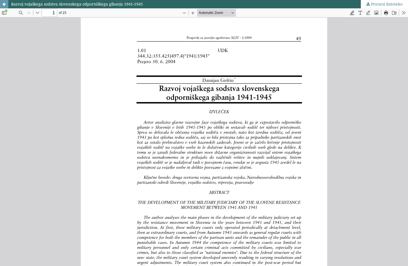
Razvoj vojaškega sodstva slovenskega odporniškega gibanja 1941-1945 (77, 4)
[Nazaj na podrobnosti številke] (4, 4)
